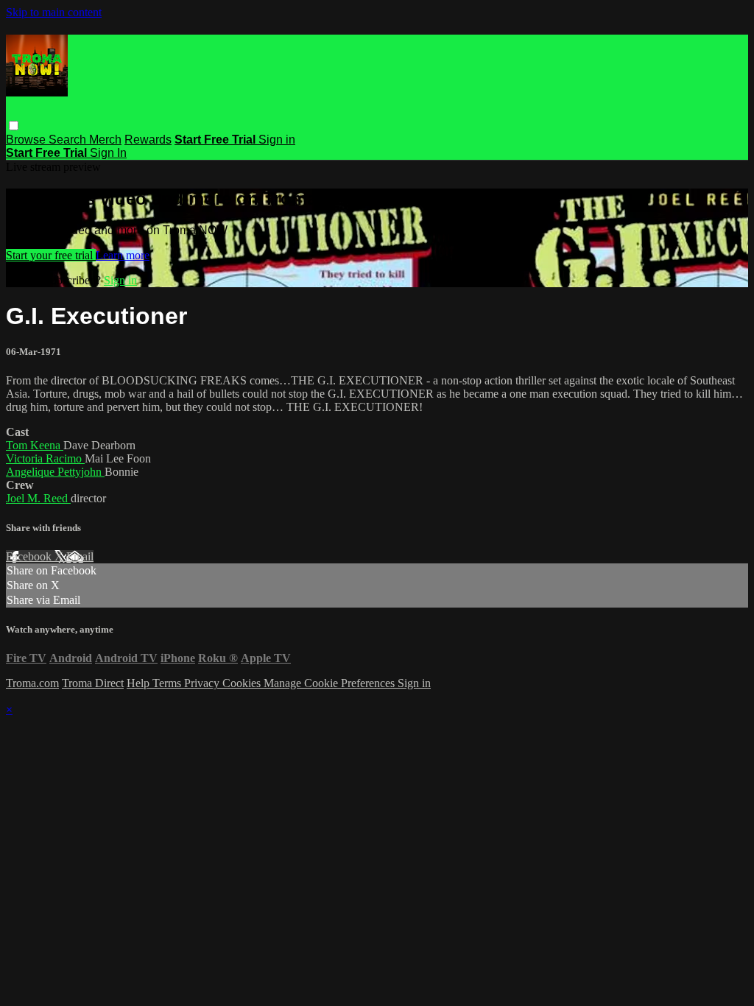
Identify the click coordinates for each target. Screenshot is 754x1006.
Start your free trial (51, 255)
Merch (105, 139)
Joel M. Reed (38, 498)
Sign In (108, 153)
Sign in (276, 139)
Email (80, 556)
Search (69, 139)
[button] (13, 125)
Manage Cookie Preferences (331, 683)
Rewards (148, 139)
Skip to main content (54, 12)
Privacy (203, 683)
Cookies (243, 683)
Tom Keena (34, 445)
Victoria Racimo (45, 458)
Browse (27, 139)
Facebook (30, 556)
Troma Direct (93, 683)
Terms (168, 683)
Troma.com (32, 683)
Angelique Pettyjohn (55, 471)
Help (139, 683)
